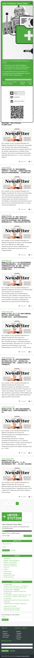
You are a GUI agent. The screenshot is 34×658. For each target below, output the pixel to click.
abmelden (13, 550)
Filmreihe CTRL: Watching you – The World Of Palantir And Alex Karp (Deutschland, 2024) (16, 587)
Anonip (5, 569)
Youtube (18, 639)
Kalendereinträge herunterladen (12, 610)
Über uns (5, 631)
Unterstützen (6, 635)
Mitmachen (6, 637)
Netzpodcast (7, 558)
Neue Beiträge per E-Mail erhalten (10, 614)
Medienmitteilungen (9, 577)
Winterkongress (8, 573)
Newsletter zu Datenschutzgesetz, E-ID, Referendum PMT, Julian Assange (17, 462)
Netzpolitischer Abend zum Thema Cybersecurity (16, 600)
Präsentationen (8, 571)
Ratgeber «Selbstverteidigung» (12, 560)
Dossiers (5, 633)
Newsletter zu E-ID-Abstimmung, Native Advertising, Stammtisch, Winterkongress (17, 315)
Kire (31, 161)
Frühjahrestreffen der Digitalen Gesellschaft (15, 603)
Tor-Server (6, 567)
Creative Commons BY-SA (22, 656)
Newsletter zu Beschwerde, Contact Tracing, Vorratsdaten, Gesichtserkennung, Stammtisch (17, 170)
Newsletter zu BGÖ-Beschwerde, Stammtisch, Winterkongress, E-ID (17, 410)
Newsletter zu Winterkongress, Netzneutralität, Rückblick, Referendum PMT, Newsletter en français (16, 361)
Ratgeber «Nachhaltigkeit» (10, 562)
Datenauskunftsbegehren (10, 564)
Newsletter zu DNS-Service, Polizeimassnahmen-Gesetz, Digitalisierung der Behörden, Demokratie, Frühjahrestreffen (16, 219)
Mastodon (19, 637)
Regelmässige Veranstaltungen (12, 608)
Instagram (19, 633)
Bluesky (18, 631)
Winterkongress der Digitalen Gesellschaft (15, 591)
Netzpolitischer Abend (9, 575)
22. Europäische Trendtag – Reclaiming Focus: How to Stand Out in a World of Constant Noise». (17, 595)
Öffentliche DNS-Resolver (10, 566)
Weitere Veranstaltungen (10, 606)
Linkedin (18, 635)
